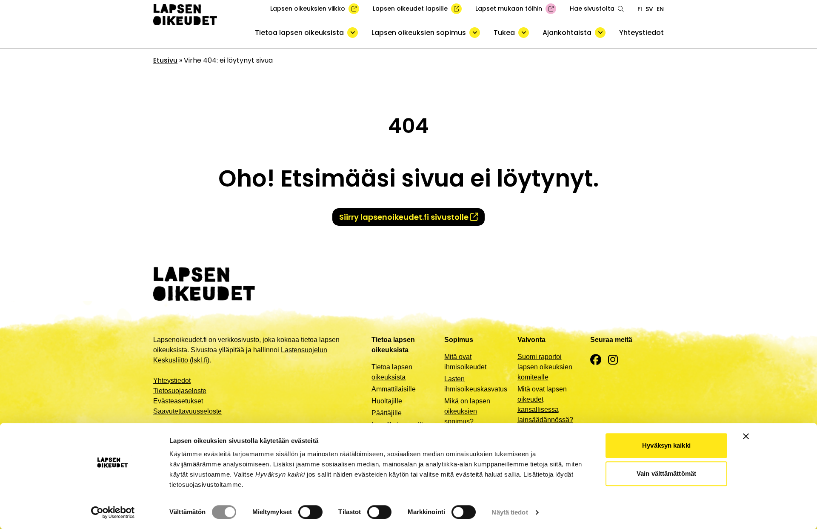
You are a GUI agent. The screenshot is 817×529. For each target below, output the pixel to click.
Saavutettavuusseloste (187, 411)
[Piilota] (352, 32)
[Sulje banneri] (746, 436)
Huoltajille (386, 401)
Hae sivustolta (592, 8)
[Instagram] (613, 360)
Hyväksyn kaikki (666, 445)
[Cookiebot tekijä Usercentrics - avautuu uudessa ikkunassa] (113, 512)
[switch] (310, 512)
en (660, 9)
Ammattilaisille (393, 389)
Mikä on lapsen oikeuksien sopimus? (467, 411)
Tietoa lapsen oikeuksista (299, 32)
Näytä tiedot (509, 512)
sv (649, 9)
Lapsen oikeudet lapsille (410, 8)
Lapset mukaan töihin (508, 8)
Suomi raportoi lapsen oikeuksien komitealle (544, 367)
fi (639, 9)
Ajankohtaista (567, 32)
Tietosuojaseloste (179, 390)
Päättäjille (386, 413)
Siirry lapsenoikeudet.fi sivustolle (403, 217)
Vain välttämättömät (666, 473)
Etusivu (165, 60)
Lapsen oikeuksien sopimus (418, 32)
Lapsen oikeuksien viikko (307, 8)
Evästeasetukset (178, 401)
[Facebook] (595, 360)
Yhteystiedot (641, 32)
